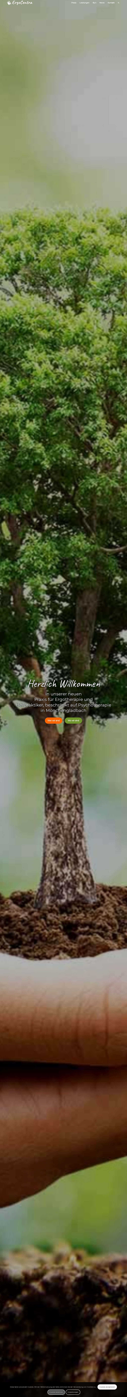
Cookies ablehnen (56, 1392)
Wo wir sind (73, 720)
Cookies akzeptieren (107, 1387)
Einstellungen (73, 1392)
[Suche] (118, 3)
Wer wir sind (54, 720)
